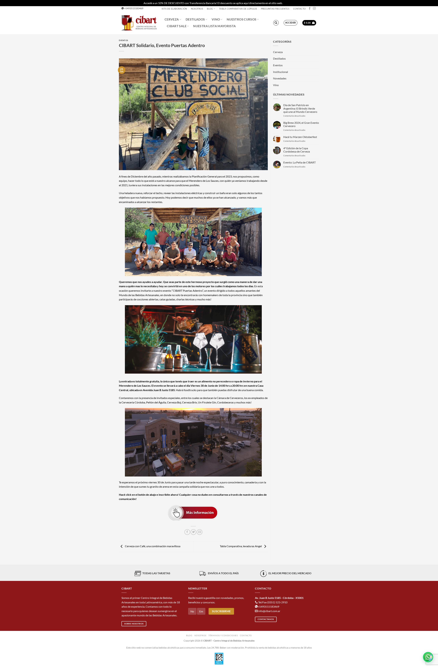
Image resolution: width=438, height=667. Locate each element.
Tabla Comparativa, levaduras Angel (241, 546)
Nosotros (197, 8)
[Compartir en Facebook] (187, 532)
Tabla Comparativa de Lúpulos (238, 8)
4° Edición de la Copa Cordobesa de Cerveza (296, 150)
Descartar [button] (289, 3)
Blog (210, 8)
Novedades (279, 78)
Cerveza (172, 19)
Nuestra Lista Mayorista (214, 26)
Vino (216, 19)
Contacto (299, 8)
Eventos (123, 40)
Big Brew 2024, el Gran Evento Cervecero (301, 124)
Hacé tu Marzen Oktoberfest (300, 136)
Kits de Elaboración (174, 8)
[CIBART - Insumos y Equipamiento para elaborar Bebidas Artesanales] (140, 23)
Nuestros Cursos (241, 19)
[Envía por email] (199, 532)
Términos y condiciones (223, 635)
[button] (291, 23)
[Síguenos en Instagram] (314, 8)
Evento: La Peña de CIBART (299, 162)
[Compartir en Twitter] (193, 532)
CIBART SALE (176, 26)
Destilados (195, 19)
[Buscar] (276, 23)
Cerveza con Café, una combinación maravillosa (152, 546)
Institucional (280, 71)
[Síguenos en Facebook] (309, 8)
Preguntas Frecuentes (275, 8)
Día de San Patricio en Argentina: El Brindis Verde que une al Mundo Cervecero (300, 108)
